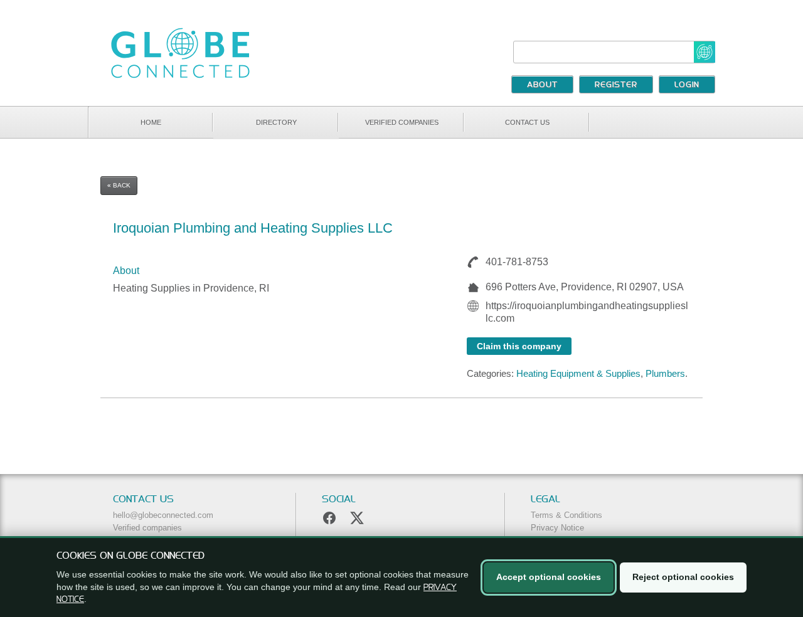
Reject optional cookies (683, 577)
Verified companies (402, 122)
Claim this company (519, 346)
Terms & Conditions (566, 515)
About (542, 85)
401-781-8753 (517, 261)
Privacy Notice (557, 527)
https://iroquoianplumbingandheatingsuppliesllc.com (587, 312)
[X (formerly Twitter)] (356, 517)
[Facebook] (329, 517)
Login (686, 85)
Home (151, 122)
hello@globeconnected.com (163, 515)
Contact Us (527, 122)
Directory (276, 122)
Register (616, 85)
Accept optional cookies (548, 577)
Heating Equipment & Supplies (578, 373)
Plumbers (665, 373)
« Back (118, 185)
